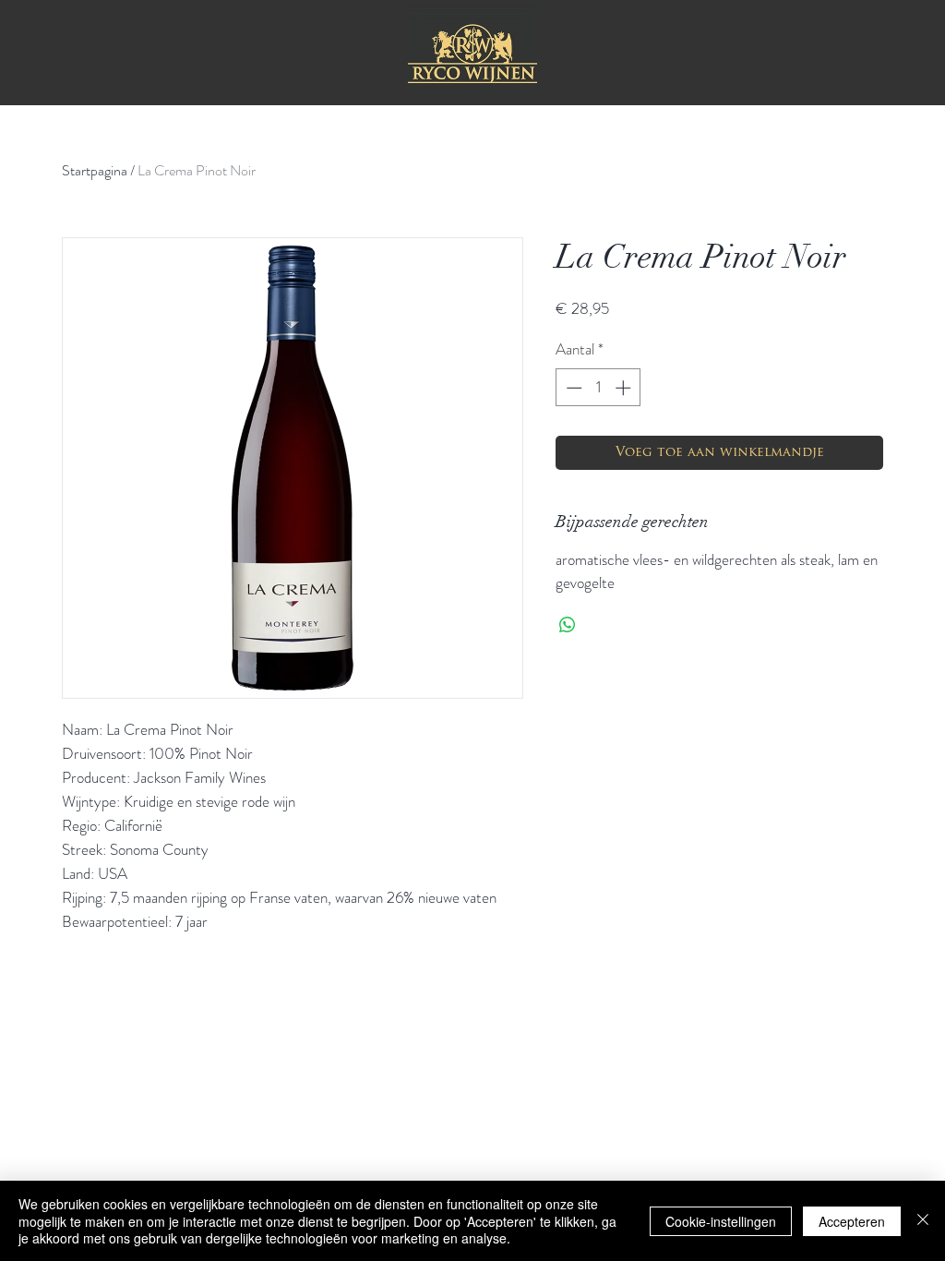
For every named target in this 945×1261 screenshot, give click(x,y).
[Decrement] (572, 387)
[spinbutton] (598, 387)
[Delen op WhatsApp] (567, 625)
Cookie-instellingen (720, 1221)
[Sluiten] (923, 1220)
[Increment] (625, 387)
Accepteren (852, 1221)
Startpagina (94, 170)
